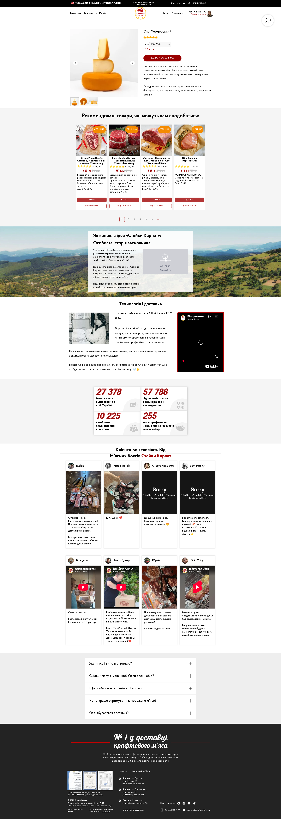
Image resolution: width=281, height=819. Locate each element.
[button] (198, 14)
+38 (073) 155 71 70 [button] (197, 12)
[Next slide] (132, 63)
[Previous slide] (75, 63)
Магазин (90, 13)
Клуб (103, 13)
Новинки (76, 13)
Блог (166, 13)
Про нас (177, 13)
